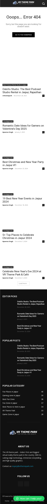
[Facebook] (20, 483)
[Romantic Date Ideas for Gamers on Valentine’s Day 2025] (23, 111)
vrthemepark (7, 96)
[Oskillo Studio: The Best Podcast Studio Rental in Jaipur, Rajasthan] (23, 75)
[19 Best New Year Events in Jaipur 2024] (23, 184)
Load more (23, 283)
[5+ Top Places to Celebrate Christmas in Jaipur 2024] (23, 221)
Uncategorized (8, 121)
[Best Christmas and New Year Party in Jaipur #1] (23, 148)
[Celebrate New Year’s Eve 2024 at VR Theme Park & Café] (23, 257)
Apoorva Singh (8, 132)
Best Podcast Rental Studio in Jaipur (15, 85)
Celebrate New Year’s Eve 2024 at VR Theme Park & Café (22, 273)
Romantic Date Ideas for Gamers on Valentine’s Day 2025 (23, 127)
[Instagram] (26, 483)
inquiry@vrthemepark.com (22, 466)
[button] (28, 498)
